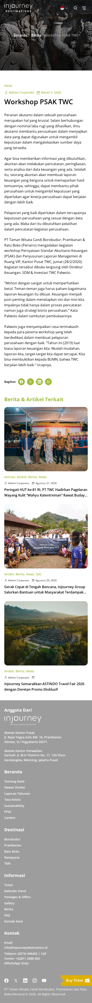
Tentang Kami (14, 781)
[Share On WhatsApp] (48, 381)
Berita (32, 477)
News (8, 86)
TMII (7, 863)
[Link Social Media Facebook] (6, 980)
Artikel (22, 477)
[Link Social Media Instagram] (35, 980)
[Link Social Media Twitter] (16, 980)
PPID (7, 812)
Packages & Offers (17, 897)
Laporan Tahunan (17, 794)
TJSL (39, 574)
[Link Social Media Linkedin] (25, 980)
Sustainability (14, 806)
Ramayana (11, 857)
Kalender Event (15, 891)
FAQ (7, 915)
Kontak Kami (13, 921)
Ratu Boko (11, 851)
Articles (9, 477)
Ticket (8, 885)
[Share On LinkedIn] (39, 381)
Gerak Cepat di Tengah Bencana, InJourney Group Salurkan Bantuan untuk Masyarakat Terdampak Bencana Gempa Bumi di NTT (44, 592)
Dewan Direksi (14, 787)
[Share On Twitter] (30, 381)
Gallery (9, 903)
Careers (9, 818)
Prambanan (12, 845)
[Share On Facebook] (21, 381)
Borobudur (12, 839)
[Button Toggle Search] (75, 8)
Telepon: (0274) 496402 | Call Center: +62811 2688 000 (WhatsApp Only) (25, 958)
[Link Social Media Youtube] (44, 980)
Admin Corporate (21, 92)
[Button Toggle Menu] (84, 8)
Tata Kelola (12, 799)
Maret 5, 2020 (51, 92)
